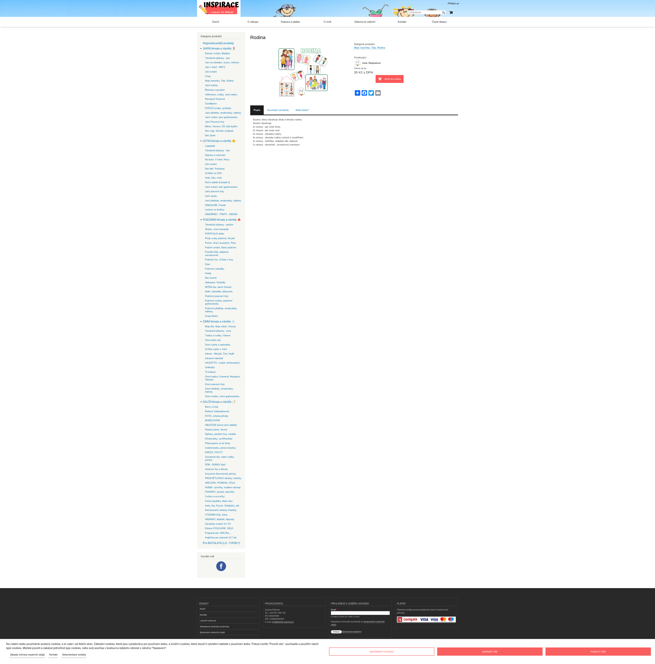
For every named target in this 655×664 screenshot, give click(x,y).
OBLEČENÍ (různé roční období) (221, 425)
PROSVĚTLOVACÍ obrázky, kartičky (223, 478)
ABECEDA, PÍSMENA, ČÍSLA (220, 483)
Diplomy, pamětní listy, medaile (220, 434)
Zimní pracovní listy (215, 384)
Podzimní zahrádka (214, 269)
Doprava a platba (290, 21)
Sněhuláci (210, 367)
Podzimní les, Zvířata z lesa (219, 259)
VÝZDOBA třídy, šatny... (217, 514)
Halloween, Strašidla (215, 282)
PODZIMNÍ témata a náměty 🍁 (222, 219)
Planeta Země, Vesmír (216, 429)
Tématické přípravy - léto (217, 150)
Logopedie (210, 146)
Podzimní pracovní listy (216, 296)
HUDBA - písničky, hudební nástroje (223, 487)
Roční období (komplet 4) (217, 182)
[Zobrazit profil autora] (357, 65)
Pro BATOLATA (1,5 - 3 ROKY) (221, 543)
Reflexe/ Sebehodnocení (217, 411)
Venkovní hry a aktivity (216, 469)
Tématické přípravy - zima (218, 331)
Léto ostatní (211, 164)
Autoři (202, 608)
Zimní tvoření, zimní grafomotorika (222, 396)
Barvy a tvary (211, 406)
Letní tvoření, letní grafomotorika (221, 187)
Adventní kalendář (214, 358)
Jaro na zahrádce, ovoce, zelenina (222, 62)
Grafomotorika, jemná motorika (220, 448)
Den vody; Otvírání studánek (219, 131)
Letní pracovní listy (214, 191)
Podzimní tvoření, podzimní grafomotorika (218, 302)
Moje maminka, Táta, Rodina (369, 47)
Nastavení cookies (381, 651)
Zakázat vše (490, 651)
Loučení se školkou (214, 209)
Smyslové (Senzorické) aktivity (220, 474)
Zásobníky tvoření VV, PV (218, 524)
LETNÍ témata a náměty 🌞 (219, 140)
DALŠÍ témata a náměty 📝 (219, 401)
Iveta (364, 63)
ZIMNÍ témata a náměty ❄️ (219, 321)
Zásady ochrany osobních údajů (27, 654)
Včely (208, 76)
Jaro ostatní (211, 71)
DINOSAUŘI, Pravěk (215, 205)
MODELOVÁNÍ (212, 420)
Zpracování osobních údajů (212, 632)
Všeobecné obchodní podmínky (214, 626)
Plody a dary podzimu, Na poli (220, 238)
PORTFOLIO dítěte (214, 233)
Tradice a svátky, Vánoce (217, 335)
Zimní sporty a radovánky (217, 344)
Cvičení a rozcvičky (215, 496)
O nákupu (253, 21)
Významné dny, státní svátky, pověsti (220, 458)
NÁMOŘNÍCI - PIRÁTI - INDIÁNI (221, 214)
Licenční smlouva (208, 620)
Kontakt (402, 21)
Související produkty (278, 110)
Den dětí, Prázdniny (215, 168)
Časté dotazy (439, 21)
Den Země (210, 135)
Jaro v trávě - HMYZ (215, 67)
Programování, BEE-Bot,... (218, 533)
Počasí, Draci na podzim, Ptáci (220, 243)
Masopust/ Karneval (215, 99)
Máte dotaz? (302, 110)
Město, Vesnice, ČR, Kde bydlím (221, 126)
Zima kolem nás (213, 340)
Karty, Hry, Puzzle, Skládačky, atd (222, 505)
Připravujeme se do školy (217, 443)
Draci (207, 264)
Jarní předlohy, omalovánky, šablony (223, 113)
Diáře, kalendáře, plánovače (218, 291)
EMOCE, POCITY (214, 452)
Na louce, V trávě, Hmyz (217, 159)
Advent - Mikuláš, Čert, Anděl (219, 353)
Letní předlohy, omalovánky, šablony (223, 200)
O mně (327, 21)
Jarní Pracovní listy (214, 122)
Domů (215, 21)
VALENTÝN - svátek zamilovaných (222, 362)
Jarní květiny (211, 85)
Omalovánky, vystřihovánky (218, 438)
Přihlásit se (453, 3)
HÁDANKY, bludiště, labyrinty (219, 519)
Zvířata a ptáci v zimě (216, 349)
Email (333, 609)
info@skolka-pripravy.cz (283, 621)
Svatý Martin (211, 316)
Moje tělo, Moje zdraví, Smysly (220, 326)
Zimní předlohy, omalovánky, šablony (219, 390)
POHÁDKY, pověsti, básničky (219, 492)
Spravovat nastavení (351, 631)
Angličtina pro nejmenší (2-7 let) (220, 537)
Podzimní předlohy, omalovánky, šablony (221, 310)
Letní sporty (211, 196)
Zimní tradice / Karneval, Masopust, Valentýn (223, 378)
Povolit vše (598, 651)
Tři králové (210, 372)
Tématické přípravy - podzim (219, 224)
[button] (302, 103)
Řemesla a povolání (215, 90)
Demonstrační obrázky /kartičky (221, 510)
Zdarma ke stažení (364, 21)
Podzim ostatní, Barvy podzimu (220, 247)
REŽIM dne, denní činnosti (218, 287)
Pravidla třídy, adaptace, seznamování (217, 253)
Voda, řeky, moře (213, 177)
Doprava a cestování (215, 155)
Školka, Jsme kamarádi (216, 229)
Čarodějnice (211, 103)
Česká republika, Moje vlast (218, 501)
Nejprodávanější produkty (218, 43)
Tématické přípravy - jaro (217, 58)
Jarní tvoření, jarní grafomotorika (221, 117)
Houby (208, 273)
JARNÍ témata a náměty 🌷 (219, 48)
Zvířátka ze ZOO (213, 173)
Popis (257, 110)
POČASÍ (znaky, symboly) (218, 108)
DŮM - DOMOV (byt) (215, 464)
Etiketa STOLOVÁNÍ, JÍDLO (219, 528)
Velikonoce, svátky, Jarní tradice (221, 94)
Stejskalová (374, 63)
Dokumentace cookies (74, 654)
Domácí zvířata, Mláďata (217, 53)
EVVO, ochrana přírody (216, 416)
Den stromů (210, 278)
